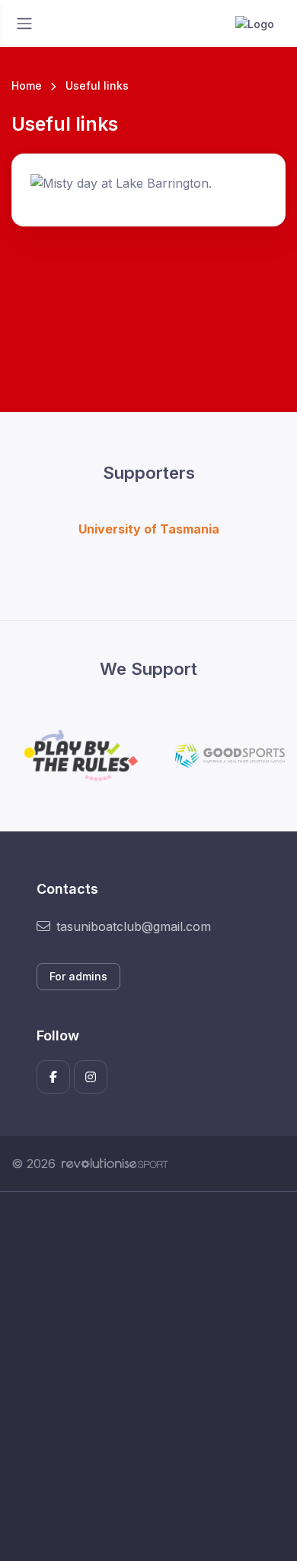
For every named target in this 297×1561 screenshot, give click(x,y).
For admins (78, 976)
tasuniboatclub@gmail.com (133, 926)
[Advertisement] (148, 1376)
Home (26, 85)
